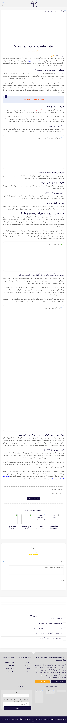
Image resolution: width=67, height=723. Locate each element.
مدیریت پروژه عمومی (30, 43)
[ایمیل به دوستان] (31, 535)
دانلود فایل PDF (33, 498)
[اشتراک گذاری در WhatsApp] (44, 535)
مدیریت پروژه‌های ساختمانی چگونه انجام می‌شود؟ (50, 638)
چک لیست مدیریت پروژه (56, 618)
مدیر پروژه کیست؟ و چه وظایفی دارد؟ (33, 99)
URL (16, 692)
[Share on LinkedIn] (23, 535)
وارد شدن (5, 561)
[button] (65, 4)
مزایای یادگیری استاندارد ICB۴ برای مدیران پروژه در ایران (48, 628)
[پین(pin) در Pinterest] (27, 535)
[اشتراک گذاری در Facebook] (40, 535)
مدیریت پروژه (38, 43)
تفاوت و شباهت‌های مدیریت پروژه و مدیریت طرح (50, 623)
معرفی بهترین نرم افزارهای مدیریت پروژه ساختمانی (49, 633)
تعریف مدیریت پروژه (33, 61)
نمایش (53, 56)
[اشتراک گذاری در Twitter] (35, 535)
